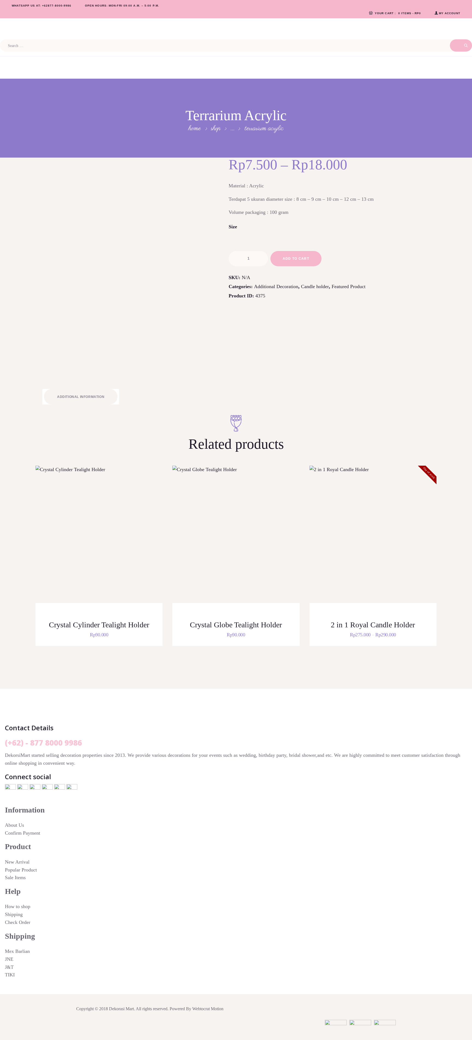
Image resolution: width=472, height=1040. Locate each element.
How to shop (17, 906)
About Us (14, 825)
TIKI (10, 974)
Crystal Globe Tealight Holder (236, 625)
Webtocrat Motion (207, 1008)
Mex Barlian (17, 951)
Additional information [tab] (80, 397)
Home (194, 128)
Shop (216, 128)
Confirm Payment (22, 833)
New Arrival (17, 862)
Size (233, 226)
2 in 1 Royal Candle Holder (373, 625)
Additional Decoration (276, 286)
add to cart (296, 259)
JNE (9, 959)
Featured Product (348, 286)
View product (102, 541)
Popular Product (21, 870)
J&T (9, 967)
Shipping (14, 914)
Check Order (17, 922)
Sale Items (15, 877)
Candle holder (315, 286)
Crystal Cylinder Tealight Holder (99, 625)
